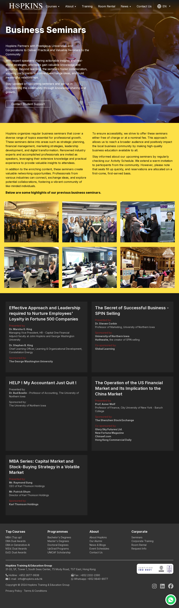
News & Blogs (98, 544)
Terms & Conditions (35, 590)
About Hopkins (98, 537)
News (124, 6)
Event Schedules (99, 548)
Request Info (138, 548)
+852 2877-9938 (29, 575)
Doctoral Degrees (58, 544)
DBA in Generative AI (18, 544)
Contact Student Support (28, 104)
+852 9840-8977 (97, 578)
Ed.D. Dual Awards (16, 552)
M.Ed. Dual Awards (16, 548)
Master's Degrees (58, 541)
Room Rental (106, 6)
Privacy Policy (14, 590)
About (69, 6)
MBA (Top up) (14, 537)
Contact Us (144, 6)
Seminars (136, 537)
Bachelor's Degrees (59, 537)
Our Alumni (96, 541)
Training (87, 6)
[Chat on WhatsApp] (170, 599)
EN (165, 6)
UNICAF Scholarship (59, 552)
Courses (51, 6)
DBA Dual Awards (16, 541)
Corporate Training (142, 541)
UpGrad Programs (58, 548)
